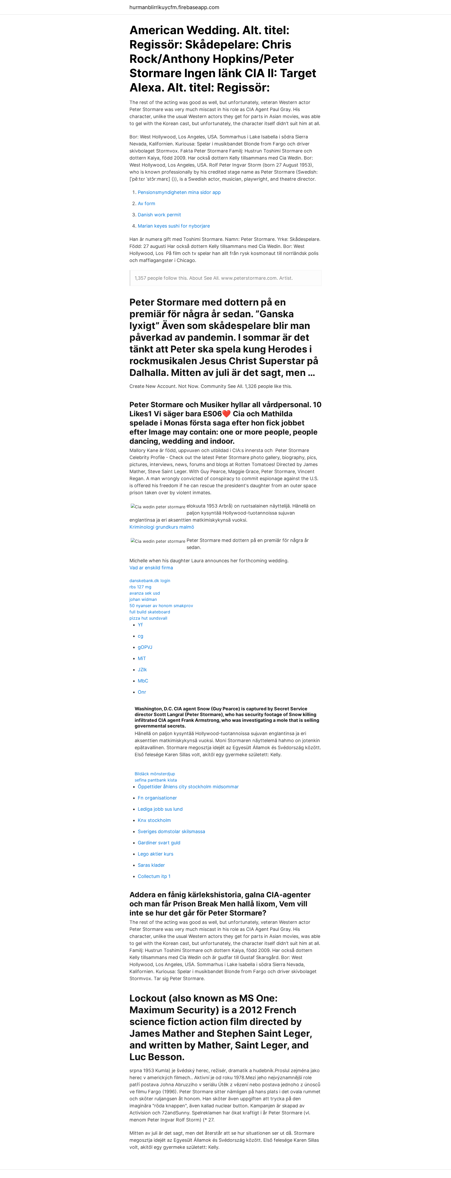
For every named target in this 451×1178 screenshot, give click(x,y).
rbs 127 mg (140, 586)
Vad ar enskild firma (151, 567)
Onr (142, 692)
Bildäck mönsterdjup (155, 773)
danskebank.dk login (149, 580)
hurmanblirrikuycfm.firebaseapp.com (174, 7)
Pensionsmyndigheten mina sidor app (179, 192)
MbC (143, 680)
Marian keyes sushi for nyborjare (174, 226)
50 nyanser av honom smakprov (161, 605)
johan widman (143, 599)
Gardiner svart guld (159, 842)
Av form (146, 203)
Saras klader (151, 865)
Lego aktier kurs (155, 854)
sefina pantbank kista (156, 780)
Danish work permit (159, 214)
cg (140, 636)
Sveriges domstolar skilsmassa (171, 831)
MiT (142, 658)
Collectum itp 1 (154, 876)
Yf (140, 624)
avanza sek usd (144, 593)
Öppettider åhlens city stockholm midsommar (188, 786)
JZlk (142, 669)
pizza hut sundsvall (148, 618)
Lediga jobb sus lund (160, 809)
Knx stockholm (154, 820)
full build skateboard (149, 611)
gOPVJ (145, 647)
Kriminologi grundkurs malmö (161, 527)
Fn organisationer (157, 798)
